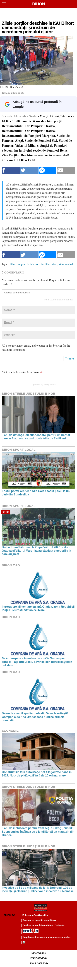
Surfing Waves (50, 385)
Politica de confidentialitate (38, 925)
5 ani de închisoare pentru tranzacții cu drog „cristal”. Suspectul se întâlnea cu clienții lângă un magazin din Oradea (38, 831)
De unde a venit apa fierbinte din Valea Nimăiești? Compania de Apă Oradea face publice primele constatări (35, 717)
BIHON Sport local (19, 449)
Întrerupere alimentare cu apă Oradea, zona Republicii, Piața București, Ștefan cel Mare (38, 608)
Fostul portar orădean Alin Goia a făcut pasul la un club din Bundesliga (36, 493)
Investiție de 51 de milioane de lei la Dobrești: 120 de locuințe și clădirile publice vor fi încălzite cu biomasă (38, 889)
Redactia (59, 925)
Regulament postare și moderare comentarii (47, 937)
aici (42, 372)
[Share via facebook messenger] (47, 170)
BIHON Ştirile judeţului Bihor (28, 393)
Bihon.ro (9, 915)
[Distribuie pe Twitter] (29, 170)
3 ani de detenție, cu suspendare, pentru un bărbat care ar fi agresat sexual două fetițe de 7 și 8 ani (36, 436)
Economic (10, 730)
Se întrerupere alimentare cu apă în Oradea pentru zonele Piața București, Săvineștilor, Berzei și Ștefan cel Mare (37, 662)
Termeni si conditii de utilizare (39, 920)
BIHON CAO (11, 565)
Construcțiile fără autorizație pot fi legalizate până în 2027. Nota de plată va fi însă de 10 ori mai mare (37, 774)
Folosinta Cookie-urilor (35, 915)
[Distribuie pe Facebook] (11, 170)
